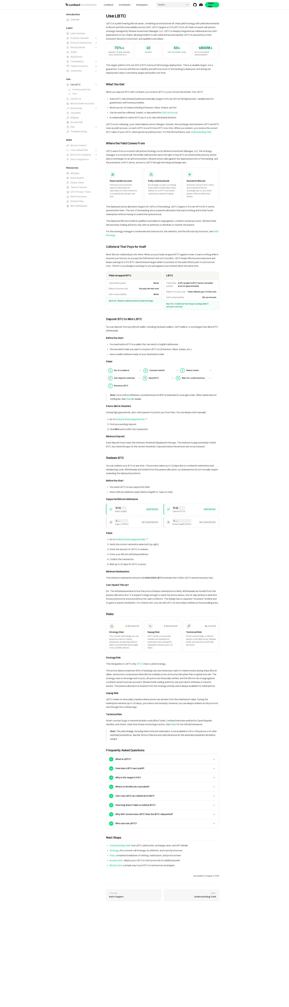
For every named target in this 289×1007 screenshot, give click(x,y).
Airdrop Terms (77, 183)
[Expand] (96, 38)
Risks (173, 724)
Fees (74, 94)
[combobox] (173, 4)
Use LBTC (75, 85)
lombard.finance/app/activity (130, 419)
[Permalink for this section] (126, 84)
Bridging (74, 117)
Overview (74, 20)
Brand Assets (77, 178)
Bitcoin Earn (76, 108)
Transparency (77, 61)
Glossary (74, 173)
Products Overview (79, 38)
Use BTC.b (74, 99)
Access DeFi (76, 122)
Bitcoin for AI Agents (80, 155)
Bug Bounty (76, 57)
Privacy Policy (77, 201)
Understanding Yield (81, 89)
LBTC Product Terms (80, 192)
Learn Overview (77, 33)
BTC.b (140, 664)
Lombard (108, 5)
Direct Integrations (79, 159)
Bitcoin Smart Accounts (80, 103)
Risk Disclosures (78, 197)
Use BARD (75, 113)
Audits (73, 52)
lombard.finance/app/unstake (130, 539)
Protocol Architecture (81, 43)
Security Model (77, 47)
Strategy (114, 850)
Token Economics (79, 66)
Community (124, 5)
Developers (141, 5)
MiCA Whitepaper (78, 206)
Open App (211, 4)
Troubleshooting (78, 131)
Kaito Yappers (116, 897)
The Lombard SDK (79, 150)
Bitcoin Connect (78, 145)
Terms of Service (78, 187)
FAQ (72, 127)
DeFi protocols (170, 112)
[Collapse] (96, 84)
